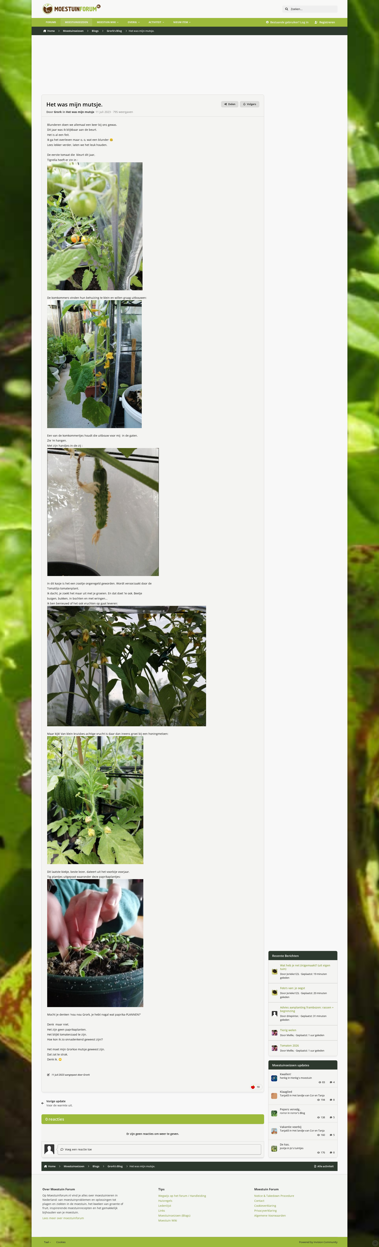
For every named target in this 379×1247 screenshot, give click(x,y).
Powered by (318, 1242)
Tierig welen (288, 1030)
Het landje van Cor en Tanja (308, 1095)
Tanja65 (284, 1095)
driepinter (292, 1016)
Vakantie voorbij (290, 1127)
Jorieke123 (293, 974)
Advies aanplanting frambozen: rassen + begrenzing (307, 1009)
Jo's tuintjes (296, 1148)
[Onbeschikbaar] (95, 165)
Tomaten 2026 (289, 1045)
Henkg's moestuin (301, 1078)
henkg (283, 1078)
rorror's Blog (297, 1113)
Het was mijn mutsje (80, 112)
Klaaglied (286, 1092)
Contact (259, 1201)
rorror (283, 1113)
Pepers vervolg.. (290, 1109)
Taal (46, 1242)
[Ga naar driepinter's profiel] (274, 1014)
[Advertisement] (152, 67)
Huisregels (165, 1201)
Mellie (290, 1035)
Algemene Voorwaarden (270, 1215)
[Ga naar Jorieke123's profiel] (274, 971)
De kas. (285, 1144)
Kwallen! (285, 1074)
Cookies (61, 1242)
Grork (58, 112)
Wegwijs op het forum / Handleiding (182, 1196)
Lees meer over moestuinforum (63, 1218)
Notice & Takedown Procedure (274, 1196)
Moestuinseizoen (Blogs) (174, 1215)
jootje (283, 1148)
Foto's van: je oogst (292, 988)
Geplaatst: (310, 1035)
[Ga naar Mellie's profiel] (274, 1033)
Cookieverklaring (265, 1206)
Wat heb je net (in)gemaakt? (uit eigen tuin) (305, 967)
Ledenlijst (164, 1206)
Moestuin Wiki (167, 1220)
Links (161, 1210)
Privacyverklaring (265, 1210)
